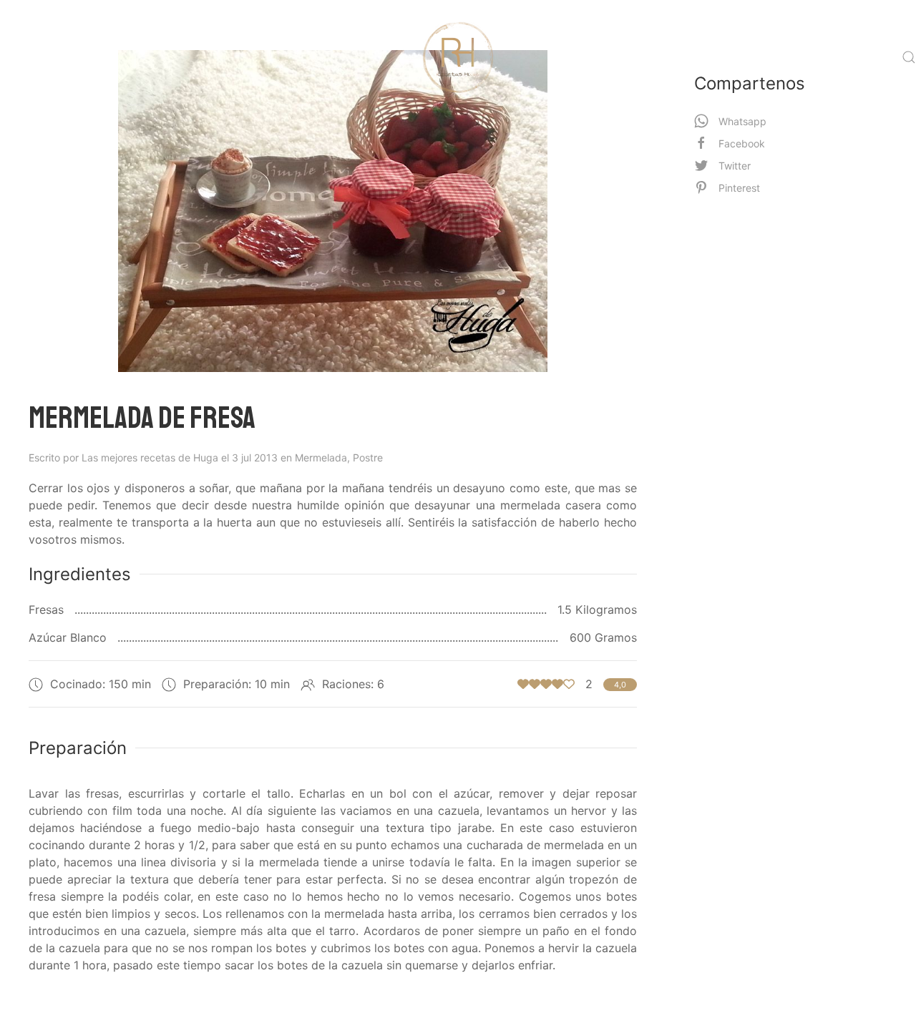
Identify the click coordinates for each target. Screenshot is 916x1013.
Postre (368, 457)
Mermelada (324, 457)
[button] (909, 57)
